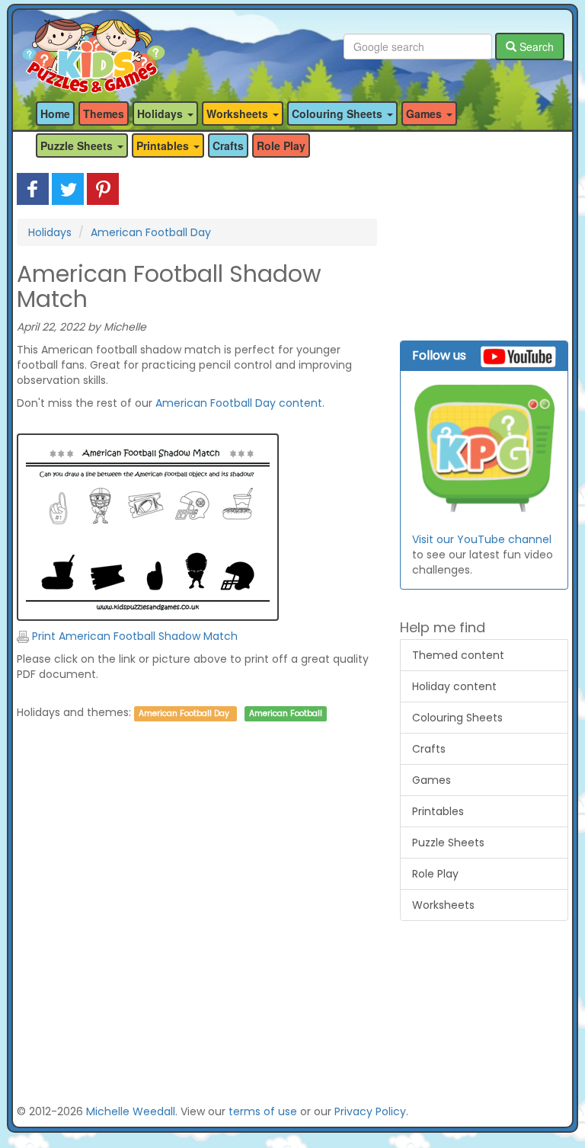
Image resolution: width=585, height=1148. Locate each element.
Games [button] (425, 113)
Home (55, 113)
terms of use (263, 1111)
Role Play (281, 145)
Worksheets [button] (238, 113)
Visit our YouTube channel (481, 539)
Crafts (228, 145)
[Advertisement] (197, 884)
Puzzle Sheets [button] (78, 145)
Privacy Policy (370, 1111)
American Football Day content (238, 403)
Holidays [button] (161, 113)
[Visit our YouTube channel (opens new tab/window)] (484, 449)
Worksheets (443, 905)
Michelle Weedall (130, 1111)
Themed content (458, 655)
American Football (285, 713)
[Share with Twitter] (68, 188)
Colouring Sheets (457, 717)
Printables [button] (164, 145)
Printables (438, 811)
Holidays (50, 232)
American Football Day (151, 232)
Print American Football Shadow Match (133, 636)
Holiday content (454, 686)
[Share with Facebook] (33, 188)
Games (431, 780)
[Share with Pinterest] (103, 188)
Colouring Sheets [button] (338, 113)
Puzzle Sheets (448, 842)
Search (535, 46)
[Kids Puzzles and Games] (93, 46)
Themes (103, 113)
